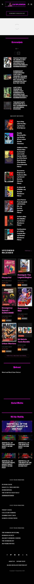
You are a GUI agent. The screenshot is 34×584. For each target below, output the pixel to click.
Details (8, 285)
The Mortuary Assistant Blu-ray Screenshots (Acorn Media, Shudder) (20, 105)
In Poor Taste (21, 561)
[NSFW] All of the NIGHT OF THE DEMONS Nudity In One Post (24, 463)
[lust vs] (7, 77)
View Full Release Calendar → (17, 355)
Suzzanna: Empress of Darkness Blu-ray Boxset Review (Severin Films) (22, 177)
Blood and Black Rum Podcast (17, 565)
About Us (12, 561)
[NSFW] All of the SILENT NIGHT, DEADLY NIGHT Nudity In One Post (8, 464)
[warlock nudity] (25, 437)
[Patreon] (11, 555)
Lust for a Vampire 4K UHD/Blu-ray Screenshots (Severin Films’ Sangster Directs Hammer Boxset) (20, 93)
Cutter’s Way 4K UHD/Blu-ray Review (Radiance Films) (21, 221)
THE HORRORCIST (8, 541)
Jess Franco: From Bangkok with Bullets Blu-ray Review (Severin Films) (22, 206)
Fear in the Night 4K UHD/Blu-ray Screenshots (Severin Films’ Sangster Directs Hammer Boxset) (20, 62)
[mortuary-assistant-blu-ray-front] (7, 105)
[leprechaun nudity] (9, 437)
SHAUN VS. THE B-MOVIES (10, 487)
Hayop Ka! (6, 277)
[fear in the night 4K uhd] (7, 62)
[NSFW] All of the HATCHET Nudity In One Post (17, 426)
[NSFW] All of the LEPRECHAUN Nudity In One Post (8, 445)
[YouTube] (15, 555)
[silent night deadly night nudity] (9, 455)
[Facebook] (7, 555)
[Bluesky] (19, 555)
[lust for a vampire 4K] (7, 92)
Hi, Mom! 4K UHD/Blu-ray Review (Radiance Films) (21, 191)
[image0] (25, 455)
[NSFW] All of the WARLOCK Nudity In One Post (23, 445)
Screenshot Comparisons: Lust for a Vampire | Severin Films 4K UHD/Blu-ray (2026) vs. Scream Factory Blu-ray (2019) (20, 77)
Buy (4, 285)
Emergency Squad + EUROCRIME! (8, 310)
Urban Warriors (9, 343)
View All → (28, 250)
